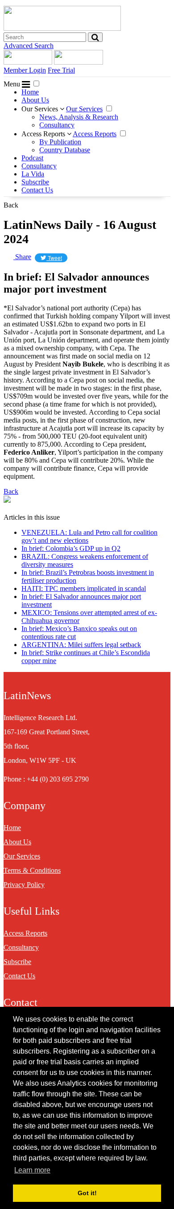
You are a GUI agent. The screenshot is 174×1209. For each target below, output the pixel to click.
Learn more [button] (32, 1170)
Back (11, 205)
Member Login (25, 70)
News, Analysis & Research (78, 117)
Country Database (64, 150)
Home (30, 92)
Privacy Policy (24, 884)
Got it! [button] (87, 1193)
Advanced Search (29, 45)
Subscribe (35, 182)
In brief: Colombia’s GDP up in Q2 (70, 548)
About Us (35, 100)
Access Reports (44, 134)
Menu (13, 84)
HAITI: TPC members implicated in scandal (83, 588)
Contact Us (37, 190)
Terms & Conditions (32, 870)
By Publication (60, 142)
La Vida (32, 174)
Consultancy (57, 125)
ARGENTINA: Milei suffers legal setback (81, 644)
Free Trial (61, 70)
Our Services (40, 109)
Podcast (32, 158)
